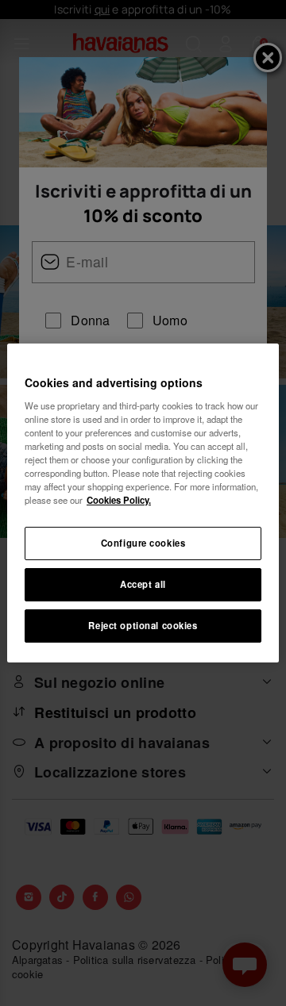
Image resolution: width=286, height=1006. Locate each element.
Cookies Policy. (119, 499)
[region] (143, 503)
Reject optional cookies (142, 625)
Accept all (143, 584)
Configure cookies (143, 542)
